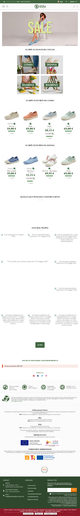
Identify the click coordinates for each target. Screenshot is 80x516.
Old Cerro (30, 171)
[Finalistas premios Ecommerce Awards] (44, 470)
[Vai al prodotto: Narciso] (11, 115)
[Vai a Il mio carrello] (77, 6)
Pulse (49, 126)
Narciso (11, 126)
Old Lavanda (11, 171)
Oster (30, 126)
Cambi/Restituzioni (33, 496)
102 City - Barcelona (49, 171)
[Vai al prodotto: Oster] (30, 115)
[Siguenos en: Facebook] (38, 376)
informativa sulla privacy (71, 503)
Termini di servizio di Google (70, 505)
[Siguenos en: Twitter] (42, 376)
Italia (61, 1)
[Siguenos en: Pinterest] (34, 376)
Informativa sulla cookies (52, 511)
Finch (68, 126)
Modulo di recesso (33, 499)
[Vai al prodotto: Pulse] (49, 115)
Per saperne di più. (16, 401)
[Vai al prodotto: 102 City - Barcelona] (49, 160)
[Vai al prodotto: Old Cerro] (30, 160)
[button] (13, 246)
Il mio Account (31, 485)
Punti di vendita (32, 488)
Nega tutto (39, 513)
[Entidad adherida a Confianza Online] (35, 470)
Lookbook (30, 491)
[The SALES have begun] (40, 29)
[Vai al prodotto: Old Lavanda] (11, 160)
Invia (73, 490)
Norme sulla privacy (56, 505)
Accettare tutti (28, 513)
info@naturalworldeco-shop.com (14, 496)
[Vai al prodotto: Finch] (68, 115)
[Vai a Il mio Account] (74, 6)
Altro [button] (40, 345)
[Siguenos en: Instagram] (46, 376)
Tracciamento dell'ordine (35, 494)
